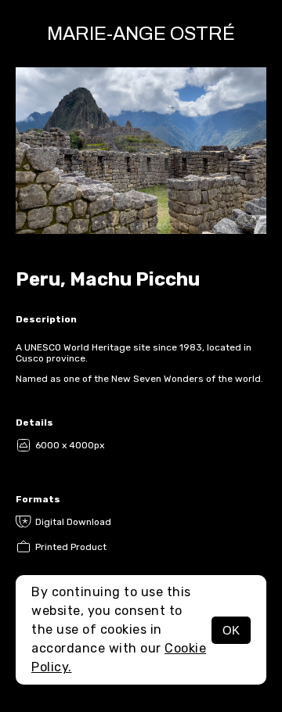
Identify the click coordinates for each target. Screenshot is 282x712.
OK (231, 630)
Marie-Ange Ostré (141, 33)
